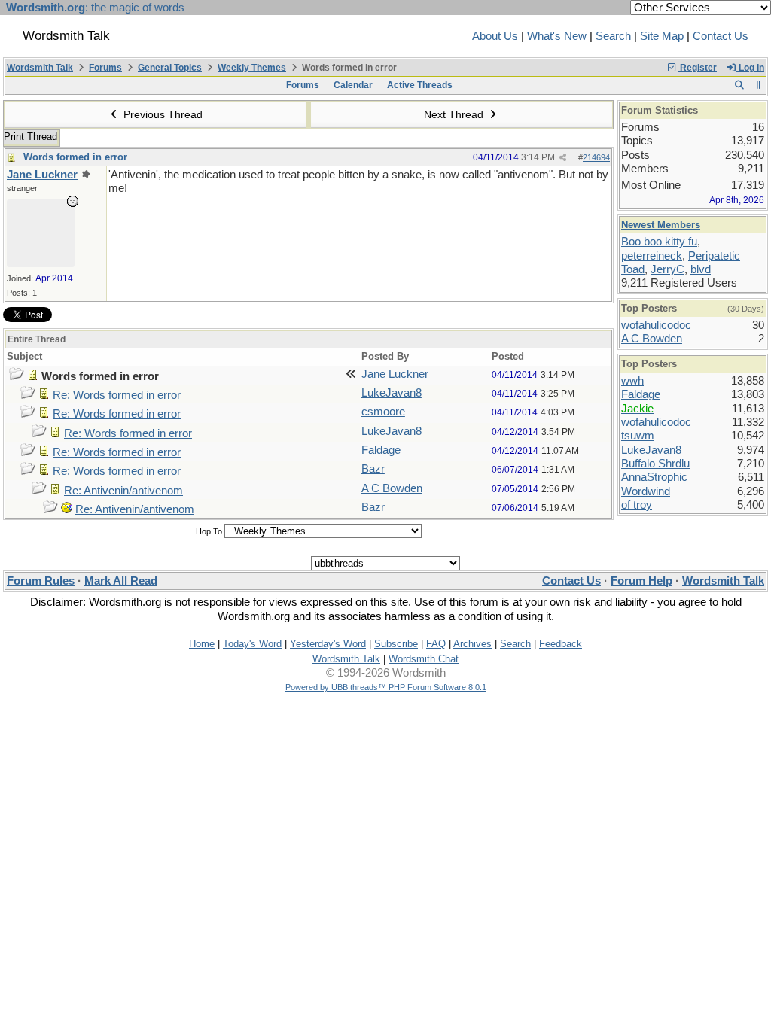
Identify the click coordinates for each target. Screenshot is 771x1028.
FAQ (436, 643)
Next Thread (455, 114)
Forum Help (641, 581)
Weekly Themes (252, 67)
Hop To (209, 531)
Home (202, 643)
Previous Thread (161, 114)
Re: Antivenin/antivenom (123, 491)
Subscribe (396, 643)
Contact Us (720, 36)
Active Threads (420, 85)
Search (613, 36)
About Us (495, 36)
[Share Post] (563, 158)
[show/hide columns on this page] (758, 85)
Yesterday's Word (328, 643)
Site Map (662, 36)
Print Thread (30, 136)
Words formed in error (75, 157)
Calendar (353, 85)
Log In (750, 67)
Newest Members (660, 224)
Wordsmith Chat (424, 659)
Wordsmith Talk (40, 67)
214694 (596, 157)
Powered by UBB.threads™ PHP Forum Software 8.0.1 (385, 687)
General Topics (170, 67)
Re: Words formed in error (117, 395)
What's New (557, 36)
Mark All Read (120, 581)
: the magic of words (95, 8)
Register (697, 67)
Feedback (560, 643)
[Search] (739, 85)
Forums (105, 67)
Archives (472, 643)
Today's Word (252, 643)
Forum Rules (41, 581)
